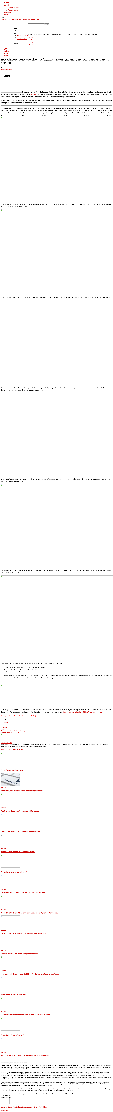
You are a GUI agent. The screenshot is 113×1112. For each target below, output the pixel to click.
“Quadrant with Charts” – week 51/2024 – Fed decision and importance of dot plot (31, 974)
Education (7, 14)
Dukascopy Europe (13, 7)
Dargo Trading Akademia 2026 (12, 770)
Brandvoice (4, 1110)
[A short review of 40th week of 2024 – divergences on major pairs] (10, 1050)
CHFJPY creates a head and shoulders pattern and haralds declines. (25, 1015)
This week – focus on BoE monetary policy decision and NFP (23, 892)
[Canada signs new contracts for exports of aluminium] (10, 826)
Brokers (6, 5)
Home (30, 34)
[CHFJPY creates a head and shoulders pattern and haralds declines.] (10, 1009)
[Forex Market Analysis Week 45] (10, 1030)
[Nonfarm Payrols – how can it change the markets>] (10, 948)
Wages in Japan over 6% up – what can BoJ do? (18, 852)
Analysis (6, 2)
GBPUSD (7, 51)
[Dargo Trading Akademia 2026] (10, 765)
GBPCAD (31, 44)
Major (6, 50)
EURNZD (31, 42)
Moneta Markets (13, 10)
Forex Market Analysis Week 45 (12, 1035)
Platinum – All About (14, 732)
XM (9, 9)
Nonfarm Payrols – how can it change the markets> (19, 954)
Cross (30, 39)
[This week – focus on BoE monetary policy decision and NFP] (10, 887)
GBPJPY (6, 48)
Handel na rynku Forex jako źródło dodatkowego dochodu (22, 791)
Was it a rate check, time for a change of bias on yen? (20, 811)
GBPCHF (31, 46)
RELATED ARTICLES (7, 750)
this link (33, 94)
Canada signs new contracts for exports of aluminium (20, 831)
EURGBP (31, 41)
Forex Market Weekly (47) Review (13, 994)
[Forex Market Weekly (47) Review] (10, 989)
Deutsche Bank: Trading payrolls (20, 731)
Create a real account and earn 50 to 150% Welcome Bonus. (82, 712)
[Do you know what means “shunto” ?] (10, 867)
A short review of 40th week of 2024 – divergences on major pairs (25, 1055)
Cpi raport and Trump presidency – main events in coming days (23, 933)
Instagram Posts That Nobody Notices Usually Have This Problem (24, 1107)
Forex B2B (7, 12)
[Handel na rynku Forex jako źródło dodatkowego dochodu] (10, 785)
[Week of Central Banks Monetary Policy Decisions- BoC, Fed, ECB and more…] (10, 908)
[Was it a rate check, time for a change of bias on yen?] (10, 806)
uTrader (6, 55)
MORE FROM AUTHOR (19, 750)
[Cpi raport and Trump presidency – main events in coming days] (10, 928)
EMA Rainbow (8, 721)
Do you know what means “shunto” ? (14, 872)
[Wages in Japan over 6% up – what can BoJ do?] (10, 846)
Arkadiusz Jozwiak (6, 69)
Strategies (7, 4)
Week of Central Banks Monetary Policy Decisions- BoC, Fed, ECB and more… (29, 913)
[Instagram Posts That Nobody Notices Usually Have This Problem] (5, 1103)
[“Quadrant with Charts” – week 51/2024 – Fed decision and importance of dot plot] (10, 969)
